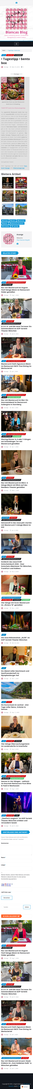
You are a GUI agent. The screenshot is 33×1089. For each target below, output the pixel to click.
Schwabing (6, 226)
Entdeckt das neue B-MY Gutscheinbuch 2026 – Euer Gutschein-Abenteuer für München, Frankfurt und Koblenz (16, 565)
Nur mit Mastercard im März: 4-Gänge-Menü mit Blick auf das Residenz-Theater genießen (14, 485)
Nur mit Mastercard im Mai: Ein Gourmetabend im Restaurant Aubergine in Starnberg (14, 402)
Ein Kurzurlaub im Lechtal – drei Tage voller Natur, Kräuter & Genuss (15, 707)
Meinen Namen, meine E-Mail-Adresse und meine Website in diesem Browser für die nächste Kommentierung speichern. (15, 877)
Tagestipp (15, 226)
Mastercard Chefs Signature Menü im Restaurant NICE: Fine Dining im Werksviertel (16, 366)
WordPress (27, 1084)
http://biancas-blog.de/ (23, 240)
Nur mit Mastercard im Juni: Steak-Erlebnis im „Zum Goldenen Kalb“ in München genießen (16, 1063)
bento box (21, 220)
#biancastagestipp (18, 168)
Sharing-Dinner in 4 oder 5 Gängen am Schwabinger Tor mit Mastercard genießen (16, 441)
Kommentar (5, 843)
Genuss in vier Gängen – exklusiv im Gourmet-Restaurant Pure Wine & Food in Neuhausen (16, 783)
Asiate (13, 220)
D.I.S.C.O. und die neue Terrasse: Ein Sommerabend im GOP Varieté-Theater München (16, 328)
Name (3, 857)
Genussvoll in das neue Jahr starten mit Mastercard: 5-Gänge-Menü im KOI (16, 525)
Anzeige (6, 67)
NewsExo (11, 1086)
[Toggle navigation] (16, 43)
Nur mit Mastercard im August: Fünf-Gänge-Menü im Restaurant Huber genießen (15, 289)
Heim (3, 50)
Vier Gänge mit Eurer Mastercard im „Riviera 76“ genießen (15, 604)
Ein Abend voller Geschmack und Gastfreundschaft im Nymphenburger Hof (15, 673)
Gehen (27, 907)
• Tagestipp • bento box (13, 50)
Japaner (5, 223)
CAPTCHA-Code (6, 892)
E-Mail (3, 865)
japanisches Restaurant (17, 223)
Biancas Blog (16, 32)
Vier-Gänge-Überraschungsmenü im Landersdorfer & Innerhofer (15, 745)
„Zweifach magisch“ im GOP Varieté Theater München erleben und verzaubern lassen (16, 820)
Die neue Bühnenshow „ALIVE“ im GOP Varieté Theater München (15, 638)
